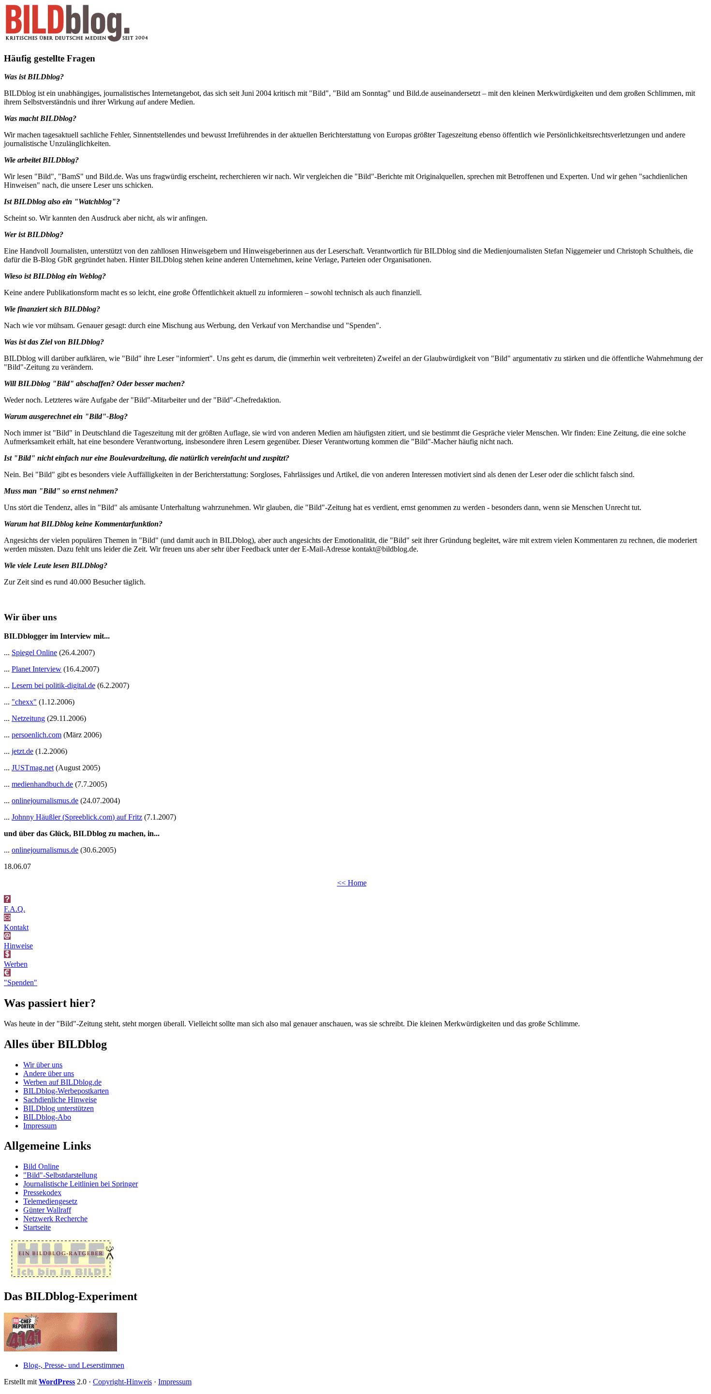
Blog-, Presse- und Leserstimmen (73, 1365)
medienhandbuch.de (42, 784)
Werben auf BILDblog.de (62, 1082)
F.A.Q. (14, 909)
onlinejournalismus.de (45, 800)
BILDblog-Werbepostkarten (66, 1091)
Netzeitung (28, 718)
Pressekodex (42, 1192)
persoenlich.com (36, 735)
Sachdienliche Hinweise (60, 1099)
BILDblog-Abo (47, 1117)
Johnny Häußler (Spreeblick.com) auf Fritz (77, 817)
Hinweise (18, 946)
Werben (16, 964)
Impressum (40, 1126)
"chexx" (24, 702)
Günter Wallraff (47, 1210)
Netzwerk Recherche (55, 1218)
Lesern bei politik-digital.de (53, 685)
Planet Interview (36, 669)
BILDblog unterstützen (58, 1108)
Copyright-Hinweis (122, 1382)
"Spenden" (20, 982)
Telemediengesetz (50, 1201)
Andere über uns (48, 1073)
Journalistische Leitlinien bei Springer (80, 1184)
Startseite (37, 1227)
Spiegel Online (34, 652)
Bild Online (41, 1166)
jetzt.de (22, 751)
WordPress (57, 1382)
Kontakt (16, 927)
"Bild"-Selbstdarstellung (60, 1175)
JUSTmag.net (33, 768)
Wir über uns (42, 1065)
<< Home (352, 883)
